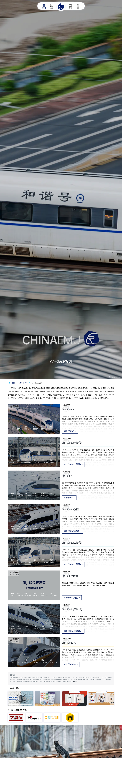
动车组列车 (23, 383)
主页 (13, 383)
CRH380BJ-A (70, 664)
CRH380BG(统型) (71, 509)
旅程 (70, 8)
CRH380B (68, 498)
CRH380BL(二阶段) (72, 542)
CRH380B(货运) (70, 576)
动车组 (44, 8)
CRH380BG (69, 431)
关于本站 (74, 682)
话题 (78, 8)
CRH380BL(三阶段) (72, 609)
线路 (51, 8)
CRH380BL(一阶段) (72, 442)
